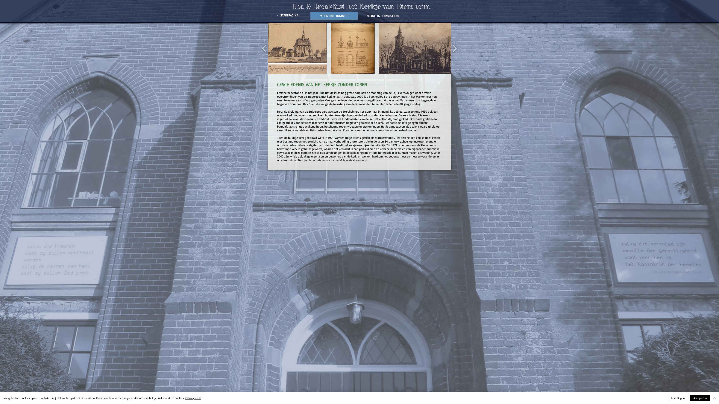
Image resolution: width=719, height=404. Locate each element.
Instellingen (678, 398)
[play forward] (454, 48)
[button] (297, 48)
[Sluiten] (714, 398)
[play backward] (264, 48)
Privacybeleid (193, 398)
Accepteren (700, 398)
